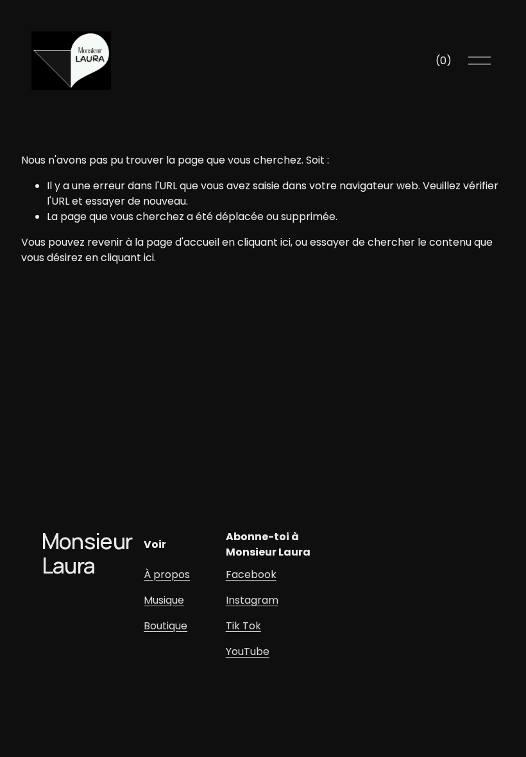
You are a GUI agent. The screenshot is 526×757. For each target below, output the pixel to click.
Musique (164, 600)
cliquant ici (264, 242)
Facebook (251, 574)
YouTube (247, 651)
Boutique (165, 625)
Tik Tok (243, 625)
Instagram (252, 600)
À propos (167, 574)
